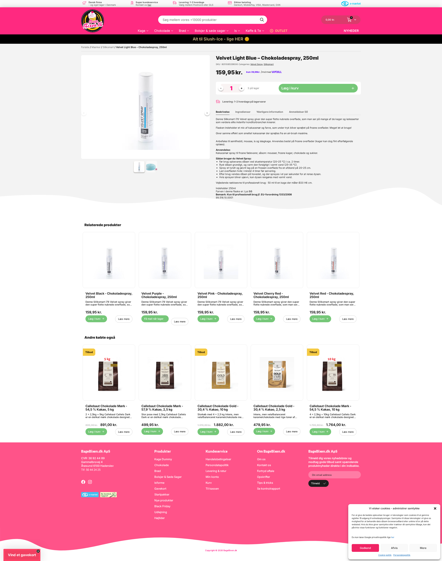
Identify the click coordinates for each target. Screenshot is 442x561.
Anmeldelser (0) (298, 111)
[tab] (225, 112)
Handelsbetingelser (218, 459)
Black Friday (162, 506)
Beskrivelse (222, 111)
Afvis (394, 548)
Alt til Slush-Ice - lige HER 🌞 (221, 38)
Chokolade (162, 31)
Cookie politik (385, 555)
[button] (435, 508)
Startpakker (161, 494)
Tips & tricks (265, 482)
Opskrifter (263, 477)
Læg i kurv (290, 88)
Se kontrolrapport (268, 488)
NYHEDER (351, 31)
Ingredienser (243, 111)
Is (235, 31)
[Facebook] (83, 482)
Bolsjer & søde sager (210, 31)
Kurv (209, 482)
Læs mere (123, 318)
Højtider (159, 518)
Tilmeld (315, 483)
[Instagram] (90, 482)
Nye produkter (163, 500)
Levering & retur (216, 471)
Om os (261, 459)
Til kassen (212, 488)
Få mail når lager (153, 318)
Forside (85, 47)
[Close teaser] (38, 551)
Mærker (96, 47)
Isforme (159, 482)
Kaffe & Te (253, 31)
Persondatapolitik (401, 555)
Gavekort (160, 488)
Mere (423, 548)
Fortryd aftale (265, 471)
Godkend (365, 548)
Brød (182, 31)
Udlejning (160, 512)
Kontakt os (264, 465)
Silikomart (108, 47)
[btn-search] (262, 19)
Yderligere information (269, 111)
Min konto (212, 477)
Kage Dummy (163, 459)
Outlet (281, 31)
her (392, 537)
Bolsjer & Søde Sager (168, 477)
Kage (141, 31)
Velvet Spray (256, 64)
